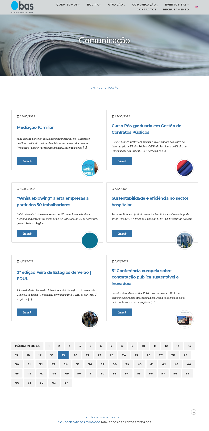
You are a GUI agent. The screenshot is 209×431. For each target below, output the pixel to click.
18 (51, 355)
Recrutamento (176, 9)
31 (29, 364)
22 (99, 355)
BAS (93, 87)
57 (163, 373)
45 (17, 373)
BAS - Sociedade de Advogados (79, 422)
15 (16, 355)
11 (155, 345)
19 (63, 355)
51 (91, 373)
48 (54, 373)
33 (53, 364)
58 (175, 373)
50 (79, 373)
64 (66, 382)
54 (127, 373)
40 (140, 364)
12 (166, 345)
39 (127, 364)
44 (189, 364)
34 (66, 364)
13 (177, 345)
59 (187, 373)
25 (136, 355)
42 (164, 364)
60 (17, 382)
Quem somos (67, 4)
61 (29, 382)
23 (111, 355)
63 (54, 382)
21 (87, 355)
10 (143, 345)
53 (115, 373)
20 (75, 355)
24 (124, 355)
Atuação (115, 4)
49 (67, 373)
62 (41, 382)
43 (176, 364)
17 (39, 355)
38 (115, 364)
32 (41, 364)
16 (28, 355)
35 (78, 364)
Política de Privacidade (102, 417)
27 (161, 355)
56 (151, 373)
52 (102, 373)
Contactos (146, 9)
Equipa (93, 4)
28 (173, 355)
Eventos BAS (176, 4)
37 (102, 364)
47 (42, 373)
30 (17, 364)
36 (90, 364)
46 (29, 373)
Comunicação (144, 4)
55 (139, 373)
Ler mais (27, 161)
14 (189, 345)
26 (148, 355)
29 (185, 355)
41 (151, 364)
